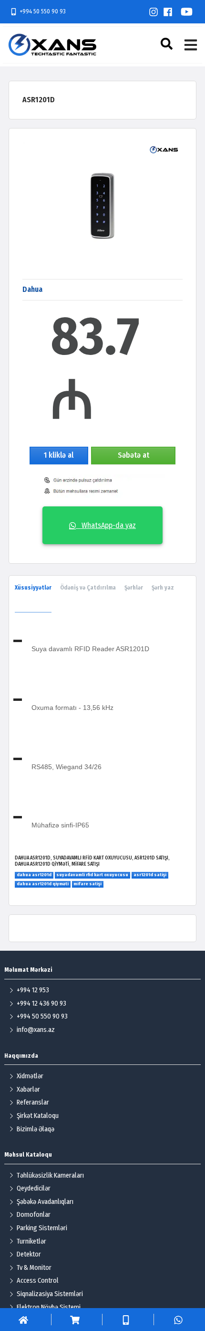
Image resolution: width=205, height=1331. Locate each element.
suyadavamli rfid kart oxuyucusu (92, 875)
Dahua (32, 289)
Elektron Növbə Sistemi (49, 1307)
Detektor (29, 1254)
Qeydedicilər (34, 1188)
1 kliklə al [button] (58, 455)
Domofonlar (34, 1215)
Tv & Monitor (34, 1268)
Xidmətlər (30, 1076)
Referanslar (33, 1102)
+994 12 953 (33, 990)
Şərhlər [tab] (133, 587)
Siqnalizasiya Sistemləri (50, 1294)
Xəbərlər (28, 1089)
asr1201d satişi (149, 875)
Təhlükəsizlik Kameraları (50, 1175)
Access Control (38, 1281)
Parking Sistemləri (42, 1228)
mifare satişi (87, 884)
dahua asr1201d (34, 875)
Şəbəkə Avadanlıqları (45, 1202)
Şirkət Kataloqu (38, 1116)
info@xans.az (36, 1030)
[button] (168, 44)
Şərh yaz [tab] (163, 587)
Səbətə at (133, 455)
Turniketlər (31, 1241)
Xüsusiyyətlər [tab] (33, 587)
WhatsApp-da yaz (106, 525)
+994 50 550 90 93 (43, 11)
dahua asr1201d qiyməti (43, 884)
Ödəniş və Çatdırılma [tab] (88, 587)
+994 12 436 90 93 (41, 1003)
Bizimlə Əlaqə (35, 1129)
